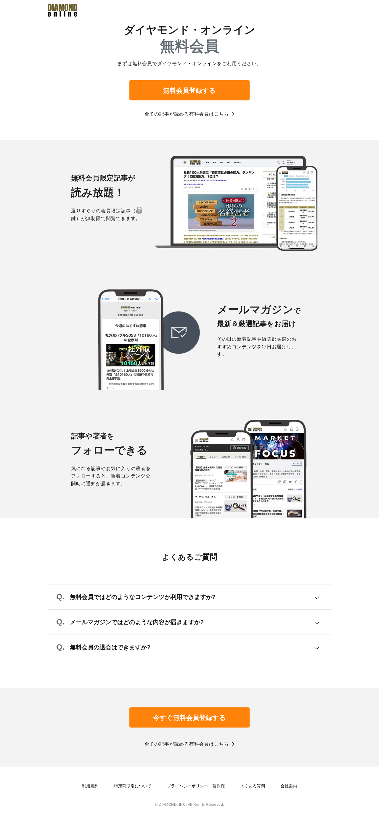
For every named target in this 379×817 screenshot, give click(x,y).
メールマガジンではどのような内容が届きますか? (137, 622)
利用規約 (90, 786)
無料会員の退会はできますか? (110, 647)
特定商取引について (132, 786)
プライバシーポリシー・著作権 (196, 786)
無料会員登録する (189, 90)
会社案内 (288, 786)
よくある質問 (252, 786)
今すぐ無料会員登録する (189, 717)
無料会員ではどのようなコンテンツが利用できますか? (143, 597)
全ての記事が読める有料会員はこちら (186, 113)
